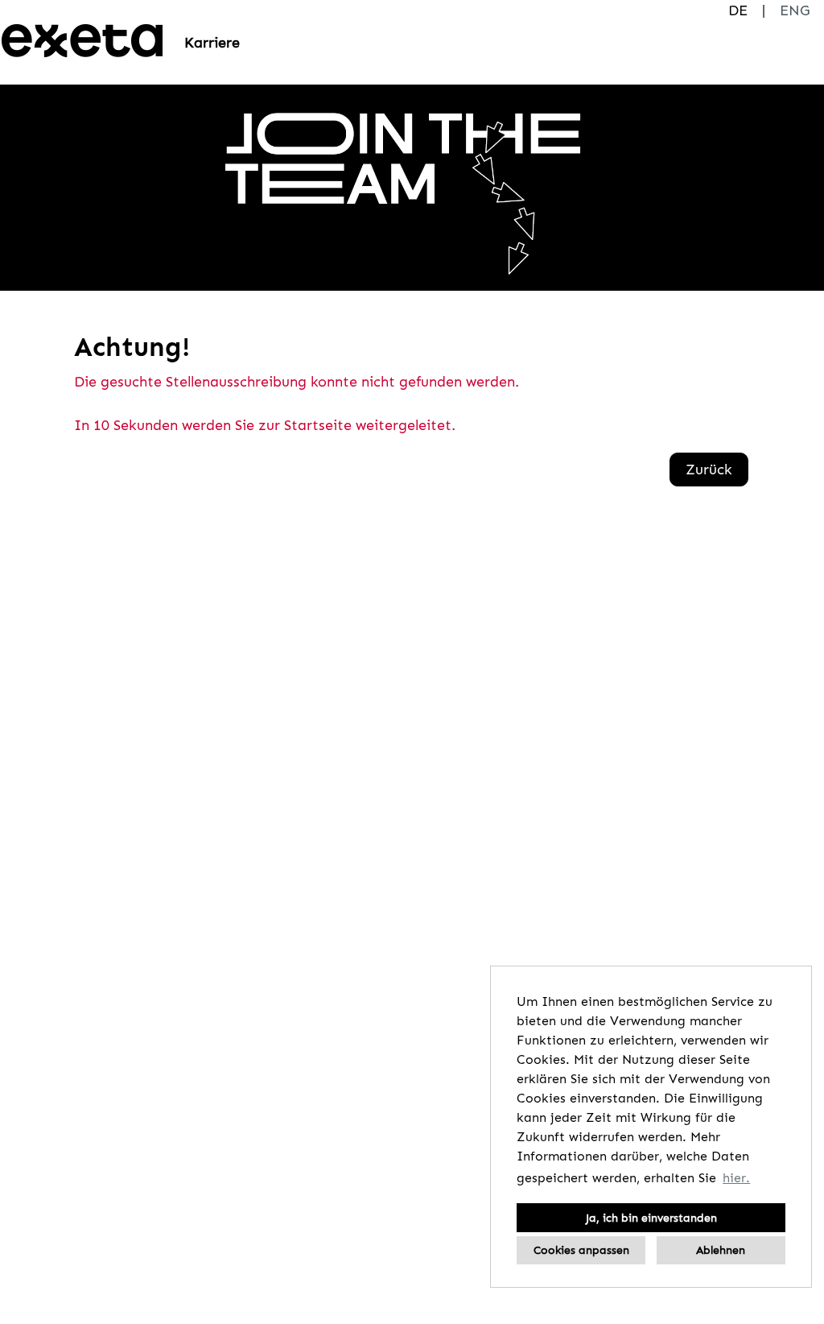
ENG (795, 10)
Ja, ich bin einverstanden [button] (651, 1217)
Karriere (212, 43)
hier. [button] (736, 1177)
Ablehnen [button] (720, 1250)
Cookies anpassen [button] (581, 1250)
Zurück (709, 469)
